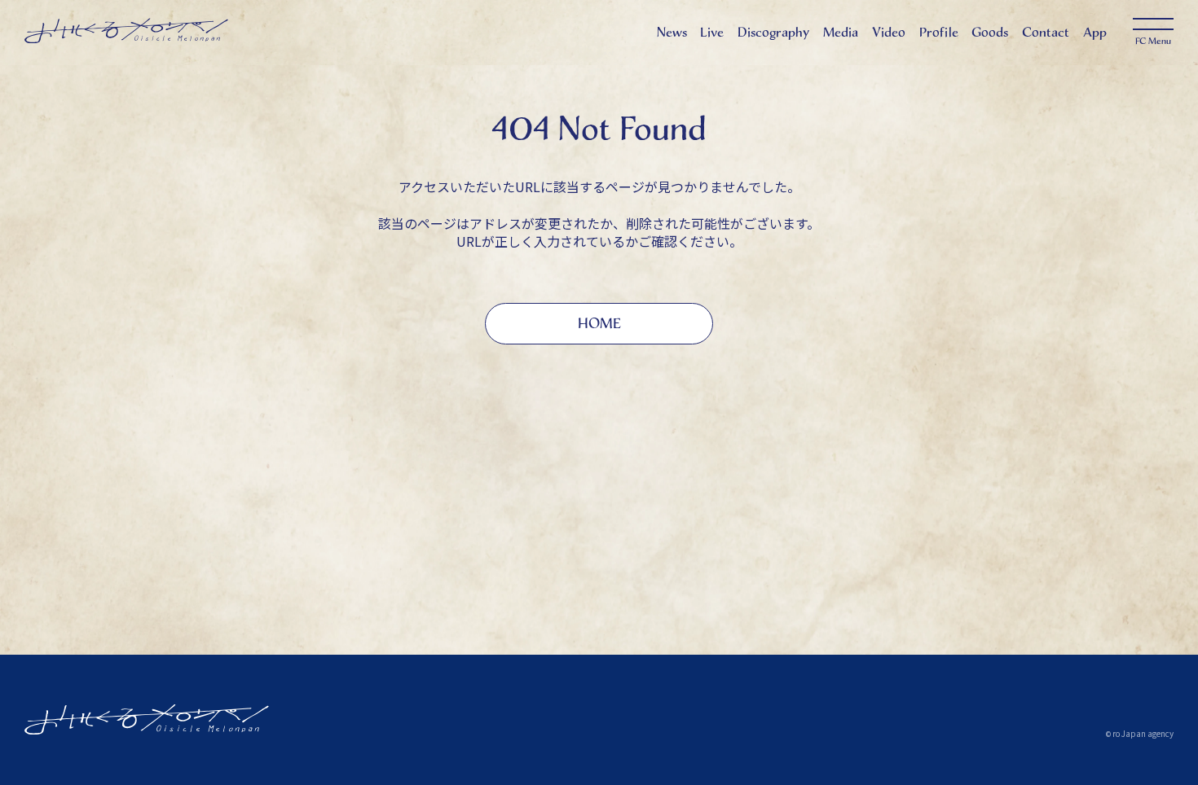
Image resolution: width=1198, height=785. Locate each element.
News (672, 32)
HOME (599, 323)
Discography (773, 32)
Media (840, 32)
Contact (1045, 32)
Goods (989, 32)
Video (888, 32)
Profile (938, 32)
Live (712, 32)
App (1095, 32)
